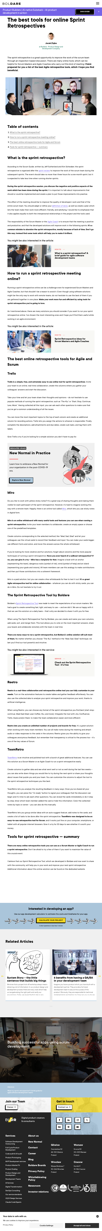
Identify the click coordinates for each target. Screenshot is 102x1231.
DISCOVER (85, 12)
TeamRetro (12, 758)
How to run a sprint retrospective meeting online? (32, 137)
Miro (64, 509)
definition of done (60, 206)
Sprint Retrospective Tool (27, 604)
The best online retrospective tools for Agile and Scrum (35, 142)
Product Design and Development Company (52, 48)
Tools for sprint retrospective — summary (29, 147)
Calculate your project (51, 920)
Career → (11, 1107)
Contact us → (64, 1107)
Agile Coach (53, 222)
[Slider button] (50, 1006)
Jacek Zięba (51, 43)
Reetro (10, 691)
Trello (10, 382)
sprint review (44, 171)
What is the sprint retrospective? (25, 132)
